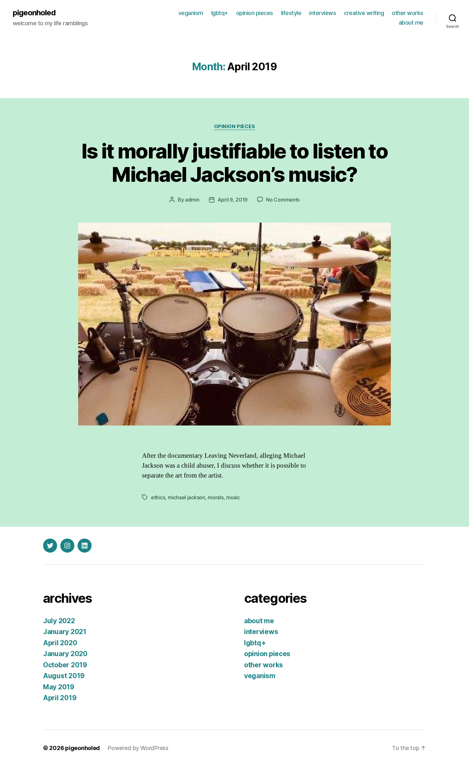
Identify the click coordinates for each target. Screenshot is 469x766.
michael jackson (186, 497)
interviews (322, 13)
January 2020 (65, 654)
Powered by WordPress (138, 748)
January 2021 (64, 632)
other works (407, 13)
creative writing (364, 13)
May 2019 (58, 687)
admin (192, 199)
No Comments (283, 199)
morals (215, 497)
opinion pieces (254, 13)
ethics (158, 497)
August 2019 (64, 676)
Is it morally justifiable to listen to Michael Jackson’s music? (234, 163)
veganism (190, 13)
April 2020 (60, 643)
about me (411, 22)
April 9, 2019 (233, 199)
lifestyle (291, 13)
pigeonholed (34, 13)
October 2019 (65, 665)
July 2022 (59, 621)
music (233, 497)
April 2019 (59, 698)
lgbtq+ (219, 13)
